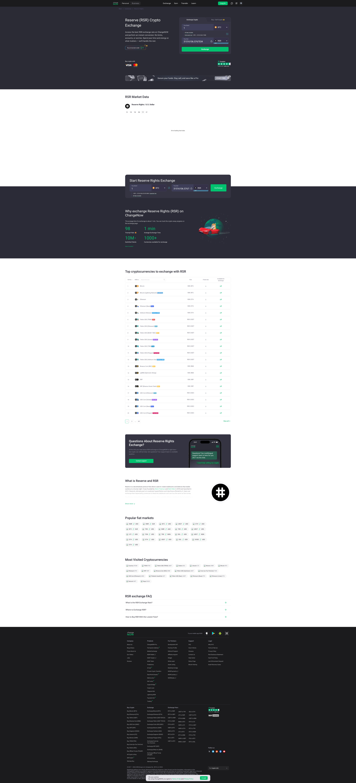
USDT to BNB (192, 718)
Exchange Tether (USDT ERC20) (156, 717)
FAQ (189, 644)
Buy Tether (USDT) (132, 717)
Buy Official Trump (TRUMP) (135, 751)
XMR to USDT (182, 738)
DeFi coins (150, 681)
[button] (221, 27)
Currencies (128, 9)
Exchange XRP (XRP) (153, 746)
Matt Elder (171, 489)
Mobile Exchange (152, 651)
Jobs (128, 658)
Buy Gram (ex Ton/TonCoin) (135, 744)
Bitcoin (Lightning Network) (151, 293)
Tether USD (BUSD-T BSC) (149, 333)
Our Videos (130, 654)
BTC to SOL (192, 741)
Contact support (141, 461)
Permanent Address (153, 648)
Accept (203, 778)
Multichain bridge (173, 668)
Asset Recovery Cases (214, 664)
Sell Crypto (130, 758)
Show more (129, 504)
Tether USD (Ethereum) (148, 326)
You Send (186, 25)
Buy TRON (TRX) (131, 741)
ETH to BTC (171, 724)
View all (226, 421)
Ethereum (143, 299)
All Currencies (151, 758)
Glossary (191, 651)
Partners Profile (172, 648)
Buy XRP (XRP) (131, 727)
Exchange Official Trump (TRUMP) (154, 754)
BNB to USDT (182, 741)
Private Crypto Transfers (154, 671)
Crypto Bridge (151, 684)
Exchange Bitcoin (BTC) (154, 711)
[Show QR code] (227, 633)
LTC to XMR (181, 715)
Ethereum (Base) (147, 306)
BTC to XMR (171, 711)
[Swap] (227, 34)
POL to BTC (192, 738)
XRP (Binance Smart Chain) (150, 386)
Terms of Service (213, 648)
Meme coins (150, 678)
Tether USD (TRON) (147, 319)
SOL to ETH (192, 711)
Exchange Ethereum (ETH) (154, 714)
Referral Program (173, 651)
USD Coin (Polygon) (149, 413)
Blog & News (130, 648)
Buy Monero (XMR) (132, 737)
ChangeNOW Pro (152, 644)
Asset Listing (171, 664)
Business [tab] (135, 3)
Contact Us (191, 654)
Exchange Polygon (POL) (154, 737)
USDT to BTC (171, 741)
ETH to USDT (192, 725)
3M (139, 112)
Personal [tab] (125, 3)
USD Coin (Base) (147, 406)
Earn (176, 3)
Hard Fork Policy (213, 658)
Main (120, 9)
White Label (171, 661)
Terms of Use (176, 779)
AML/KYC (211, 644)
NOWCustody (172, 674)
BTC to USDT (171, 714)
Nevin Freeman (160, 489)
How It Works (192, 648)
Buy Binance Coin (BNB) (134, 721)
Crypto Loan (150, 688)
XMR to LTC (181, 725)
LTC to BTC (181, 731)
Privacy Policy (212, 651)
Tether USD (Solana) (149, 339)
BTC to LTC (192, 721)
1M (135, 112)
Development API (173, 644)
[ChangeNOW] (115, 3)
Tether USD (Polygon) (149, 353)
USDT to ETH (192, 715)
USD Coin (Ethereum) (148, 393)
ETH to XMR (171, 721)
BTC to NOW (192, 731)
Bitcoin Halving (192, 664)
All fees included (189, 32)
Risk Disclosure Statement (215, 654)
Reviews (129, 661)
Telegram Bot (151, 691)
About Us (129, 644)
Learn (193, 3)
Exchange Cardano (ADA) (154, 731)
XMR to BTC (171, 727)
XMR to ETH (181, 728)
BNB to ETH (171, 731)
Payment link (151, 698)
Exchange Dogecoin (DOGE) (155, 734)
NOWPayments (172, 671)
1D (127, 112)
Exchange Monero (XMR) (154, 727)
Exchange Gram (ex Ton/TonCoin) (152, 742)
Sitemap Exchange (152, 761)
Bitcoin (142, 286)
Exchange (167, 3)
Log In (222, 3)
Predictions (150, 664)
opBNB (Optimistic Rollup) (148, 373)
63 (139, 421)
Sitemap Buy (130, 761)
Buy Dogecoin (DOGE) (133, 731)
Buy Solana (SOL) (132, 747)
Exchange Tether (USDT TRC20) (156, 721)
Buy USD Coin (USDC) (133, 724)
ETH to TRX (192, 735)
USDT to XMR (172, 717)
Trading (149, 701)
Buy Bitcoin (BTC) (132, 711)
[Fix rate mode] (211, 41)
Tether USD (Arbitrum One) (152, 359)
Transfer (184, 3)
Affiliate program (173, 654)
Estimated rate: (188, 35)
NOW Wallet (150, 654)
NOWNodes (171, 678)
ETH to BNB (181, 718)
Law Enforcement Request (215, 661)
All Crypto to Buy (132, 754)
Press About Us (131, 651)
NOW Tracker (151, 658)
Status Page (192, 661)
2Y (146, 112)
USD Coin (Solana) (148, 399)
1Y (143, 112)
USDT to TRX (182, 711)
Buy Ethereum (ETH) (133, 714)
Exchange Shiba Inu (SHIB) (155, 749)
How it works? (129, 246)
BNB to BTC (181, 721)
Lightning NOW (151, 694)
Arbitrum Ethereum (149, 313)
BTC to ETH (171, 734)
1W (131, 112)
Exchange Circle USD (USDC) (155, 724)
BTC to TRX (192, 728)
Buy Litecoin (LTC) (132, 734)
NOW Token (150, 661)
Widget (170, 658)
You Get (186, 39)
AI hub (149, 668)
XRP (141, 379)
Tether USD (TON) (147, 346)
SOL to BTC (171, 737)
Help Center (191, 658)
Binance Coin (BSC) (147, 366)
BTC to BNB (181, 735)
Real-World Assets (152, 674)
